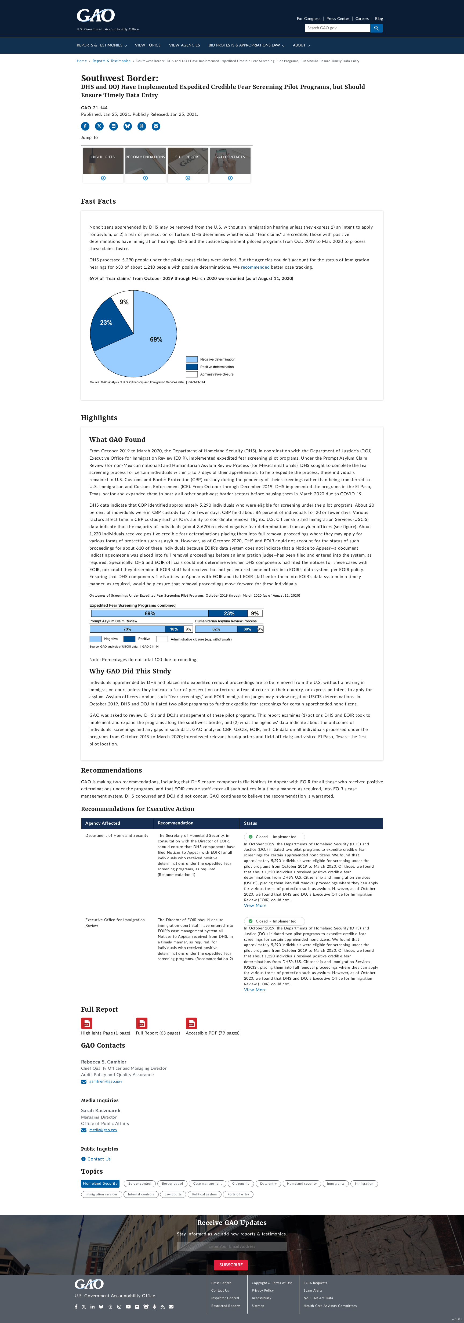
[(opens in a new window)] (76, 1306)
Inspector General (225, 1298)
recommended (255, 267)
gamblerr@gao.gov (105, 1081)
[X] (101, 126)
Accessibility (261, 1298)
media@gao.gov (103, 1130)
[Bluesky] (130, 126)
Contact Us (98, 1159)
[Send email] (158, 126)
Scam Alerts (313, 1290)
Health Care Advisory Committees (330, 1305)
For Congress (309, 19)
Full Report (187, 157)
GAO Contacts (230, 157)
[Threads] (143, 126)
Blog (379, 19)
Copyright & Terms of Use (272, 1283)
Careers (362, 19)
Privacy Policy (263, 1290)
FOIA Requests (315, 1283)
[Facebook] (87, 126)
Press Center (338, 19)
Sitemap (258, 1305)
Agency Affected (102, 823)
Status (250, 823)
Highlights (103, 157)
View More (255, 905)
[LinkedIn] (115, 126)
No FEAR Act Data (318, 1298)
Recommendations (145, 157)
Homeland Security (100, 1183)
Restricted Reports (225, 1305)
